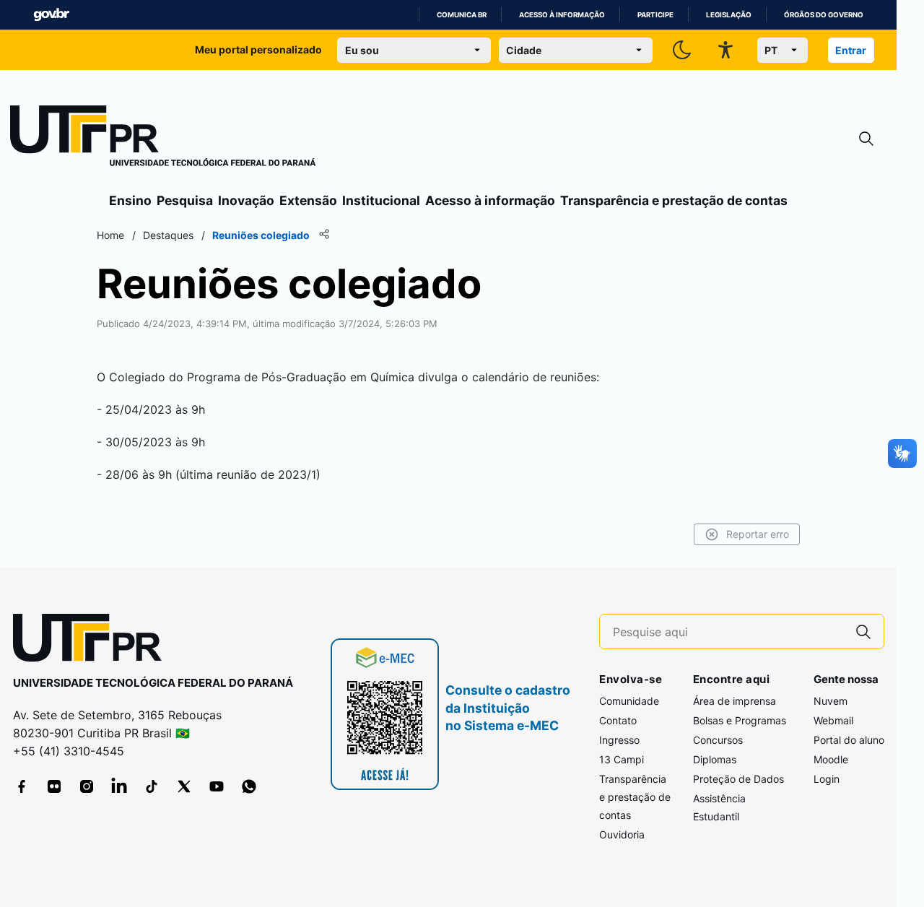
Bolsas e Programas (739, 720)
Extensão (308, 200)
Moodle (831, 759)
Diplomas (714, 759)
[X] (184, 786)
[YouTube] (216, 786)
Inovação (246, 200)
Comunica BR (462, 15)
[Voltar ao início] (92, 641)
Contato (618, 720)
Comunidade (629, 701)
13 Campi (621, 759)
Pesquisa (185, 200)
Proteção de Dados (738, 779)
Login (827, 779)
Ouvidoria (622, 834)
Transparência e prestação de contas (674, 200)
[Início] (163, 138)
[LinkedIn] (119, 786)
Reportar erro (757, 534)
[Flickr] (54, 786)
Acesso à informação (562, 15)
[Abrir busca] (866, 139)
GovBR (51, 15)
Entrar (850, 50)
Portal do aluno (849, 740)
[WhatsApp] (249, 786)
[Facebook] (21, 786)
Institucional (381, 200)
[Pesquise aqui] (863, 631)
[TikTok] (151, 786)
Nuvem (830, 701)
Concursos (718, 740)
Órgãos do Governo (823, 15)
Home (110, 235)
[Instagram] (86, 786)
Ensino (130, 200)
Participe (655, 15)
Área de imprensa (734, 701)
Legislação (728, 15)
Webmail (833, 720)
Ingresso (619, 740)
